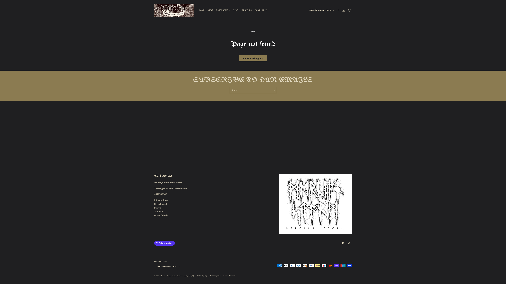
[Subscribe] (274, 90)
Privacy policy (215, 276)
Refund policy (202, 276)
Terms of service (229, 276)
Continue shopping (253, 58)
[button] (222, 10)
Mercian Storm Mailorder (169, 276)
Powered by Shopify (186, 276)
